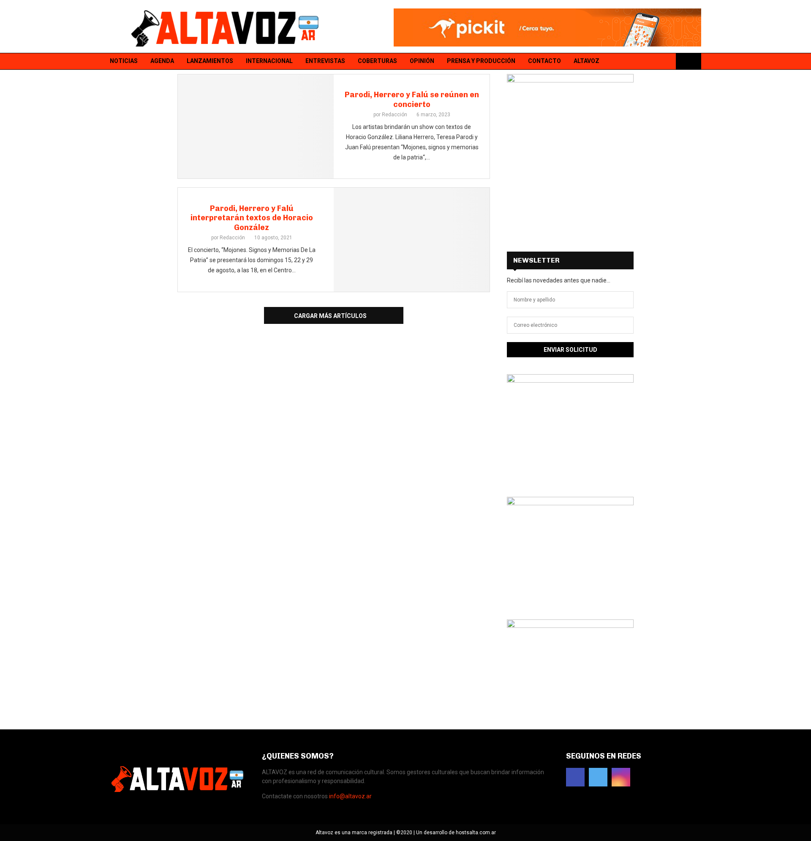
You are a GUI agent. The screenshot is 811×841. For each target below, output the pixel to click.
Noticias (124, 61)
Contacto (544, 61)
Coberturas (377, 61)
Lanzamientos (210, 61)
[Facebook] (644, 61)
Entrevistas (325, 61)
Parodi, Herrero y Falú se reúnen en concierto (412, 99)
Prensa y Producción (481, 61)
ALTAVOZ (586, 61)
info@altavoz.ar (350, 796)
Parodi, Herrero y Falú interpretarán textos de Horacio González (252, 218)
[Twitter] (655, 61)
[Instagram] (666, 61)
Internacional (269, 61)
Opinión (422, 61)
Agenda (162, 61)
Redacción (394, 115)
